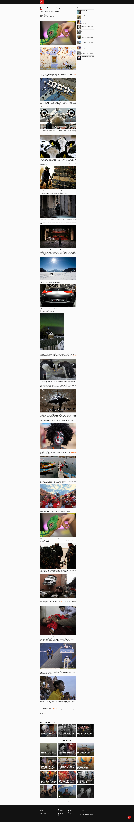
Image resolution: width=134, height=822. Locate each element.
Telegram (55, 708)
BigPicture (46, 5)
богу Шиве (73, 452)
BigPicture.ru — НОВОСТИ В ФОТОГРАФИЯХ (84, 808)
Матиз (61, 601)
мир (51, 5)
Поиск (89, 1)
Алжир (74, 74)
